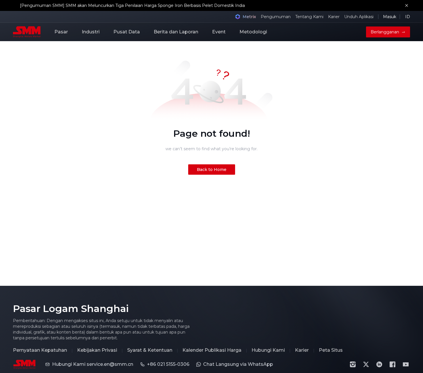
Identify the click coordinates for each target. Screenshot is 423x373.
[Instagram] (352, 364)
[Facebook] (392, 364)
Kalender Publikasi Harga (211, 350)
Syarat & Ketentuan (149, 350)
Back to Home (211, 169)
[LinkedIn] (379, 364)
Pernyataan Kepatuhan (40, 350)
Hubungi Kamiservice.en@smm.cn (92, 364)
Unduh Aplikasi (359, 16)
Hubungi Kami (268, 350)
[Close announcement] (406, 5)
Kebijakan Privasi (97, 350)
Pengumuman (276, 16)
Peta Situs (331, 350)
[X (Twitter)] (366, 364)
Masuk (389, 16)
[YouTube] (405, 364)
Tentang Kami (309, 16)
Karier (334, 16)
